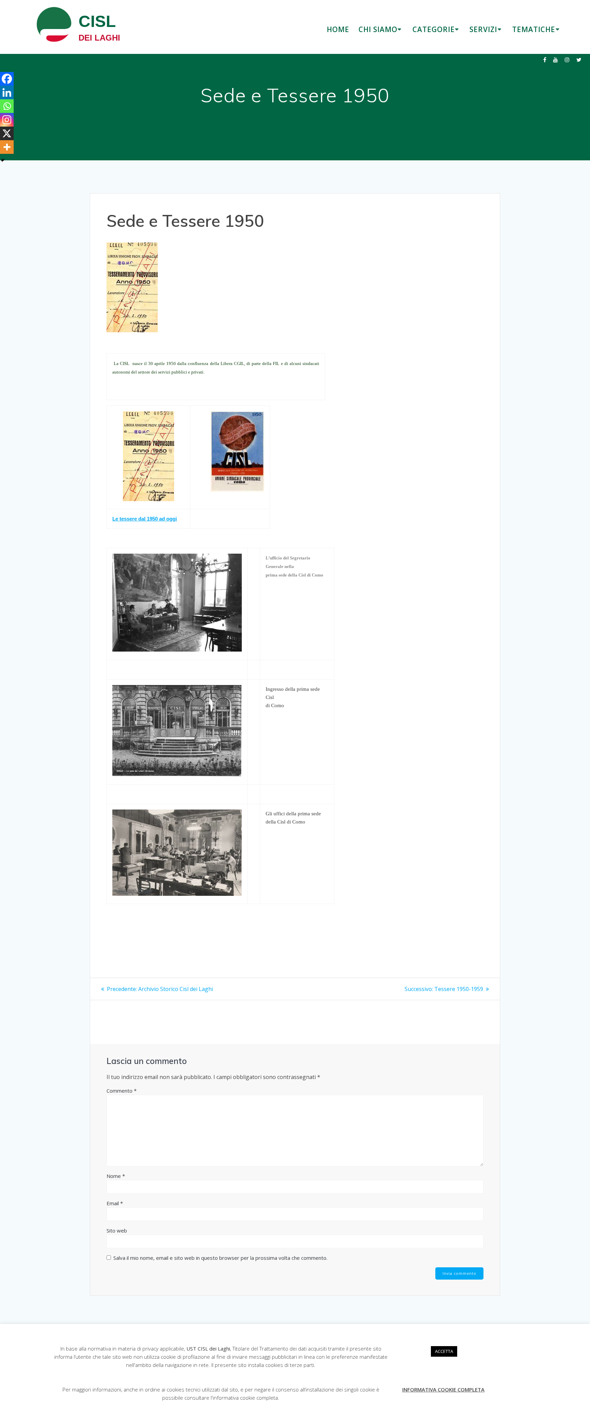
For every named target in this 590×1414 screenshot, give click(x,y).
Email (115, 1203)
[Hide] (2, 160)
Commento (122, 1090)
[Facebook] (7, 79)
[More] (7, 147)
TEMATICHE (533, 29)
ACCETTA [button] (444, 1351)
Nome (116, 1175)
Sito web (117, 1230)
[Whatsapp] (7, 106)
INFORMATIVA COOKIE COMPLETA (443, 1389)
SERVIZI (483, 29)
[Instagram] (7, 120)
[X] (7, 133)
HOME (338, 29)
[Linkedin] (7, 92)
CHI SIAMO (378, 29)
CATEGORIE (433, 29)
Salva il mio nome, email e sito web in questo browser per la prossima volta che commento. (220, 1257)
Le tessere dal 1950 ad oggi (144, 519)
